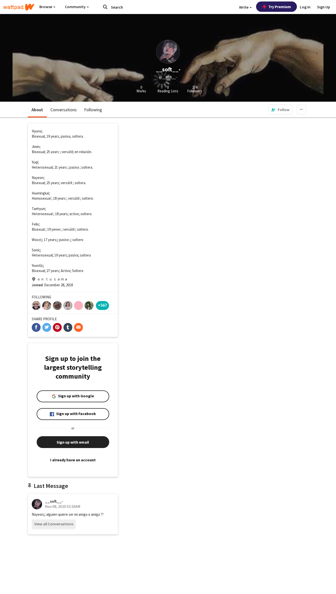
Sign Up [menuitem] (323, 6)
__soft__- (54, 501)
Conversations (63, 109)
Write (244, 7)
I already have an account (73, 459)
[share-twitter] (46, 327)
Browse (46, 6)
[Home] (18, 7)
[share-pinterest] (57, 327)
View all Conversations (53, 523)
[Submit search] (105, 7)
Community (75, 6)
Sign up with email (73, 442)
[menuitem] (280, 109)
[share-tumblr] (67, 327)
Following (93, 109)
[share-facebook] (36, 327)
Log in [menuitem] (305, 6)
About (37, 109)
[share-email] (78, 327)
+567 (102, 305)
